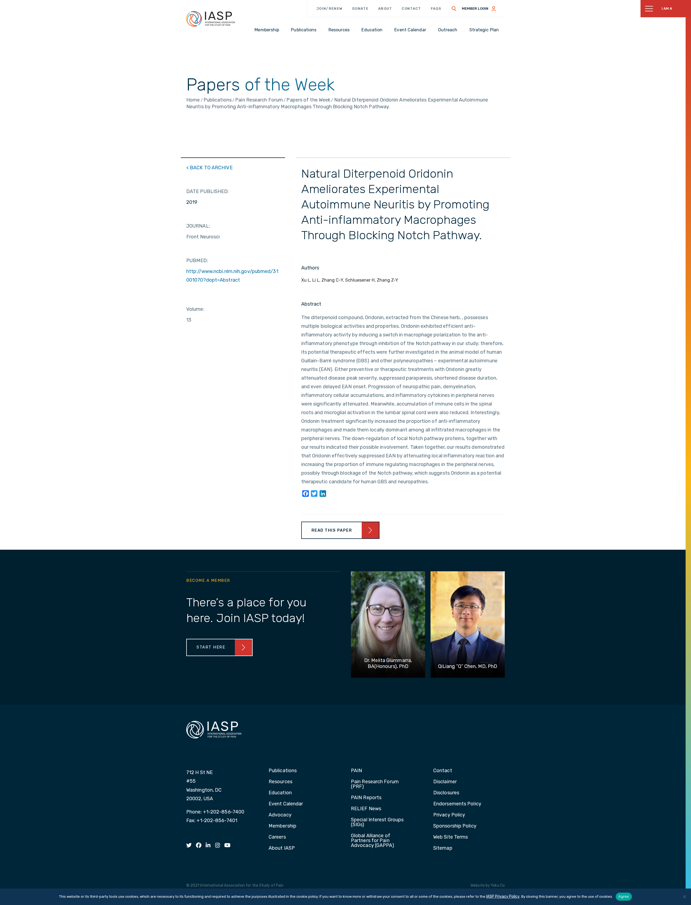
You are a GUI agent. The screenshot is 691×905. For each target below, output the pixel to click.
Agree (623, 896)
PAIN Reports (366, 798)
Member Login (475, 8)
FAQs (436, 8)
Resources (280, 782)
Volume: (195, 309)
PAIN (356, 771)
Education (280, 793)
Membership (282, 826)
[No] (684, 896)
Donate (360, 8)
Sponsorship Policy (454, 826)
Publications (283, 771)
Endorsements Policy (457, 804)
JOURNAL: (198, 226)
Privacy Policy (449, 815)
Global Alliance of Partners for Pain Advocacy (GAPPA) (372, 840)
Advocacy (280, 815)
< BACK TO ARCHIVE (209, 168)
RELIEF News (366, 809)
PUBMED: (197, 261)
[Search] (454, 8)
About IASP (282, 848)
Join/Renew (329, 8)
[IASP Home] (210, 19)
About (385, 8)
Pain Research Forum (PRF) (375, 784)
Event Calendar (286, 804)
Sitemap (442, 848)
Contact (411, 8)
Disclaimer (445, 782)
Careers (277, 837)
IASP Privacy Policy (503, 896)
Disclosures (446, 793)
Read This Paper (331, 530)
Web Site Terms (450, 837)
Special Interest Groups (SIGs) (377, 822)
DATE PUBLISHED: (207, 191)
